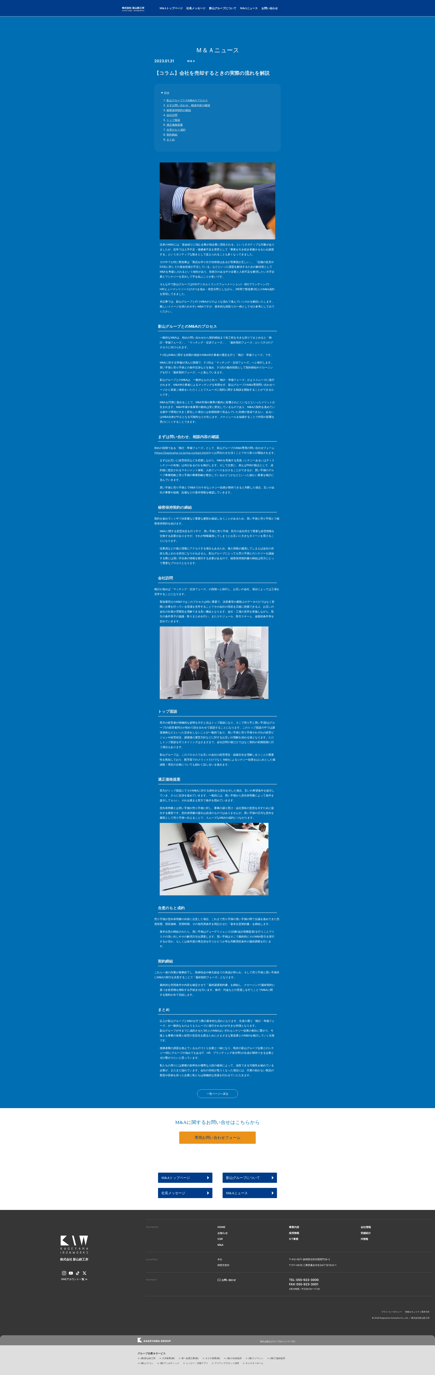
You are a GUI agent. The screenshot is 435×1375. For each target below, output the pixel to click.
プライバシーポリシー (391, 1311)
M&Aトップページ (171, 8)
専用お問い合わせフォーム (218, 1137)
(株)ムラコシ (147, 1363)
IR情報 (364, 1239)
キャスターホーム (254, 1363)
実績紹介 (366, 1233)
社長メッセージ (195, 8)
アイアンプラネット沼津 (227, 1363)
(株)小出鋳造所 (234, 1358)
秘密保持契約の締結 (179, 110)
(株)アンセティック (169, 1363)
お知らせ (223, 1233)
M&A (220, 1244)
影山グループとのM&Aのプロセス (187, 100)
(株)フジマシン (255, 1358)
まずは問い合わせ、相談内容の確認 (188, 105)
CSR (220, 1239)
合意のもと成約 (176, 129)
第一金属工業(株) (190, 1358)
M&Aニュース (249, 8)
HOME (221, 1227)
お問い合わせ (270, 8)
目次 (166, 93)
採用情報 (294, 1233)
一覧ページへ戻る (217, 1093)
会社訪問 (172, 115)
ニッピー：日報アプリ (197, 1363)
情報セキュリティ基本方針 (417, 1311)
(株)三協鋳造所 (277, 1358)
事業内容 (294, 1227)
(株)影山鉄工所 (148, 1358)
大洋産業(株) (168, 1358)
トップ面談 (173, 120)
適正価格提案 (175, 124)
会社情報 (366, 1227)
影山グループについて (222, 8)
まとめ (171, 139)
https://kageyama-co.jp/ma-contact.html (181, 452)
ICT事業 (293, 1239)
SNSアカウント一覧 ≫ (74, 1279)
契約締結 (172, 134)
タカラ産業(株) (212, 1358)
